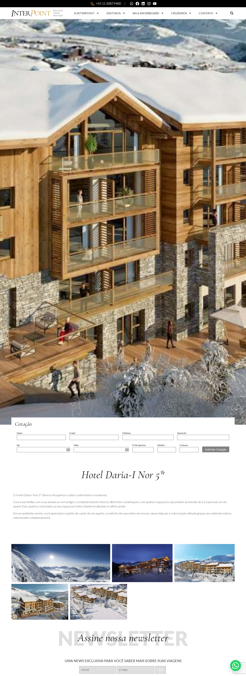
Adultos (161, 445)
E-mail (72, 433)
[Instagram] (149, 3)
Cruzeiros (179, 13)
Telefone (126, 433)
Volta (76, 445)
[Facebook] (137, 3)
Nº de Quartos (139, 445)
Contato (206, 13)
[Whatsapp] (132, 3)
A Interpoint (84, 13)
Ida (18, 445)
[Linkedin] (143, 3)
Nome (19, 433)
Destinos (113, 13)
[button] (232, 13)
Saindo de (181, 433)
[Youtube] (155, 3)
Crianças (184, 445)
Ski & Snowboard (146, 13)
